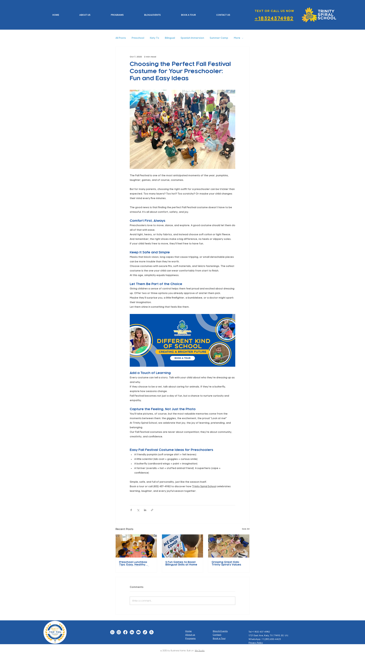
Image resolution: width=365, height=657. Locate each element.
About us (190, 634)
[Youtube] (138, 632)
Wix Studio (200, 650)
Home (188, 631)
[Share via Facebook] (131, 510)
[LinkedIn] (132, 632)
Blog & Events (220, 631)
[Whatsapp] (112, 632)
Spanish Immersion (192, 38)
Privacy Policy (256, 642)
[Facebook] (125, 632)
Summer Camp (219, 38)
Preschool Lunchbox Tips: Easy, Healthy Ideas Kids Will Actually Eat (135, 563)
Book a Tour (219, 638)
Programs (190, 638)
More (237, 38)
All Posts (120, 38)
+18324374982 (274, 19)
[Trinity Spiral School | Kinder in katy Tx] (228, 546)
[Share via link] (152, 510)
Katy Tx (154, 38)
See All (246, 529)
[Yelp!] (151, 632)
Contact (217, 634)
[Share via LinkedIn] (145, 510)
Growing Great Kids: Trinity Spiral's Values (226, 563)
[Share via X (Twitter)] (138, 510)
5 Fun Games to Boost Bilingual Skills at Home (181, 563)
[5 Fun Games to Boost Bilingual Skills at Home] (182, 546)
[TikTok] (145, 632)
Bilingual (170, 38)
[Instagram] (119, 632)
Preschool (138, 38)
